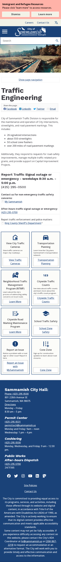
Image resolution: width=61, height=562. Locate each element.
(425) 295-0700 (9, 212)
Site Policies (30, 485)
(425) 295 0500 (13, 442)
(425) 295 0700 (13, 464)
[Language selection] (56, 22)
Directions (10, 404)
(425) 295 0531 (13, 421)
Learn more (45, 14)
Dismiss (15, 14)
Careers (29, 22)
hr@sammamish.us (31, 541)
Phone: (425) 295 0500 (17, 393)
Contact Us (43, 22)
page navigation (30, 79)
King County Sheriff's (23, 223)
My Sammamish (13, 201)
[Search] (57, 40)
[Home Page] (30, 31)
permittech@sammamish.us (20, 425)
